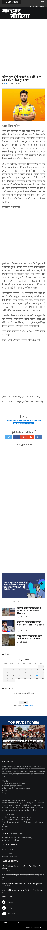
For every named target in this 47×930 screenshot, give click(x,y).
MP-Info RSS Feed (8, 849)
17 (13, 675)
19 (25, 675)
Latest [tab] (6, 601)
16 (7, 675)
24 (13, 678)
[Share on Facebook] (16, 437)
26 (25, 678)
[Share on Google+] (23, 437)
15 (43, 672)
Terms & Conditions (9, 857)
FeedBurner (28, 706)
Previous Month (4, 659)
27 (31, 678)
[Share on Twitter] (8, 437)
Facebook (10, 902)
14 (37, 672)
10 (13, 672)
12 (25, 672)
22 (43, 675)
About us (29, 928)
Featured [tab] (17, 601)
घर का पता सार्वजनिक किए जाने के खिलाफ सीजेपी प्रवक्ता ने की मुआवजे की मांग (31, 625)
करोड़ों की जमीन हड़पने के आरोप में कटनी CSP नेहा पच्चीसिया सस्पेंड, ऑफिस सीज (29, 610)
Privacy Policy (7, 853)
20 (31, 675)
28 (37, 678)
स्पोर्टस (5, 83)
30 (7, 681)
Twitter (10, 908)
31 (13, 681)
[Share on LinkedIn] (38, 437)
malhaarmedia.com (16, 923)
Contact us (37, 928)
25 (19, 678)
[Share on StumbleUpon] (30, 437)
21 (37, 675)
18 (19, 675)
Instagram (11, 914)
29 (43, 678)
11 (19, 672)
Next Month (43, 659)
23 (7, 678)
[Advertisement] (23, 47)
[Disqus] (23, 479)
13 (31, 672)
